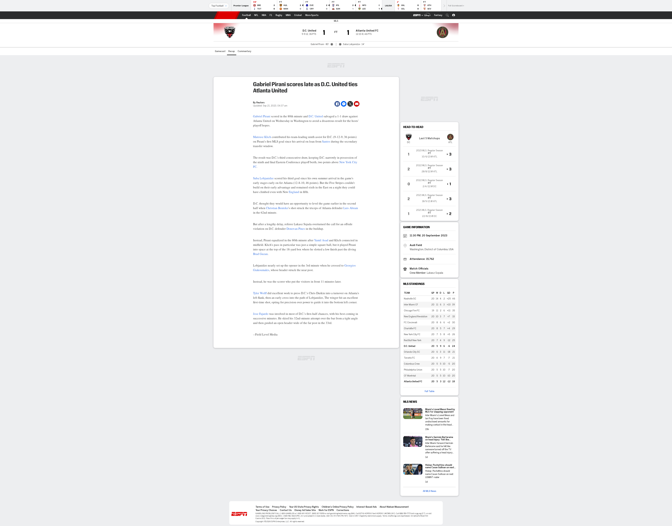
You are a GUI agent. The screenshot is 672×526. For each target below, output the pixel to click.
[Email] (356, 104)
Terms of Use (262, 507)
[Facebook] (337, 104)
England (294, 192)
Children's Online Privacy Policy (338, 507)
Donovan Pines (295, 229)
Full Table (429, 391)
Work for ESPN (326, 510)
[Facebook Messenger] (343, 104)
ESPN (227, 15)
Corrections (343, 510)
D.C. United (316, 116)
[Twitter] (350, 104)
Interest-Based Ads (366, 507)
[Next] (444, 5)
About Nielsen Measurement (394, 507)
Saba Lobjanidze (263, 178)
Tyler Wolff (260, 293)
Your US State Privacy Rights (304, 507)
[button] (447, 15)
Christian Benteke (277, 208)
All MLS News (429, 491)
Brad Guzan (260, 254)
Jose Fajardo (260, 314)
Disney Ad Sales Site (305, 510)
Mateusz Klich (262, 137)
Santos (326, 141)
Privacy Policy (279, 507)
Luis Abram (350, 208)
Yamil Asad (321, 240)
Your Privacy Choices (266, 510)
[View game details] (429, 154)
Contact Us (286, 510)
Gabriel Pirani (261, 116)
